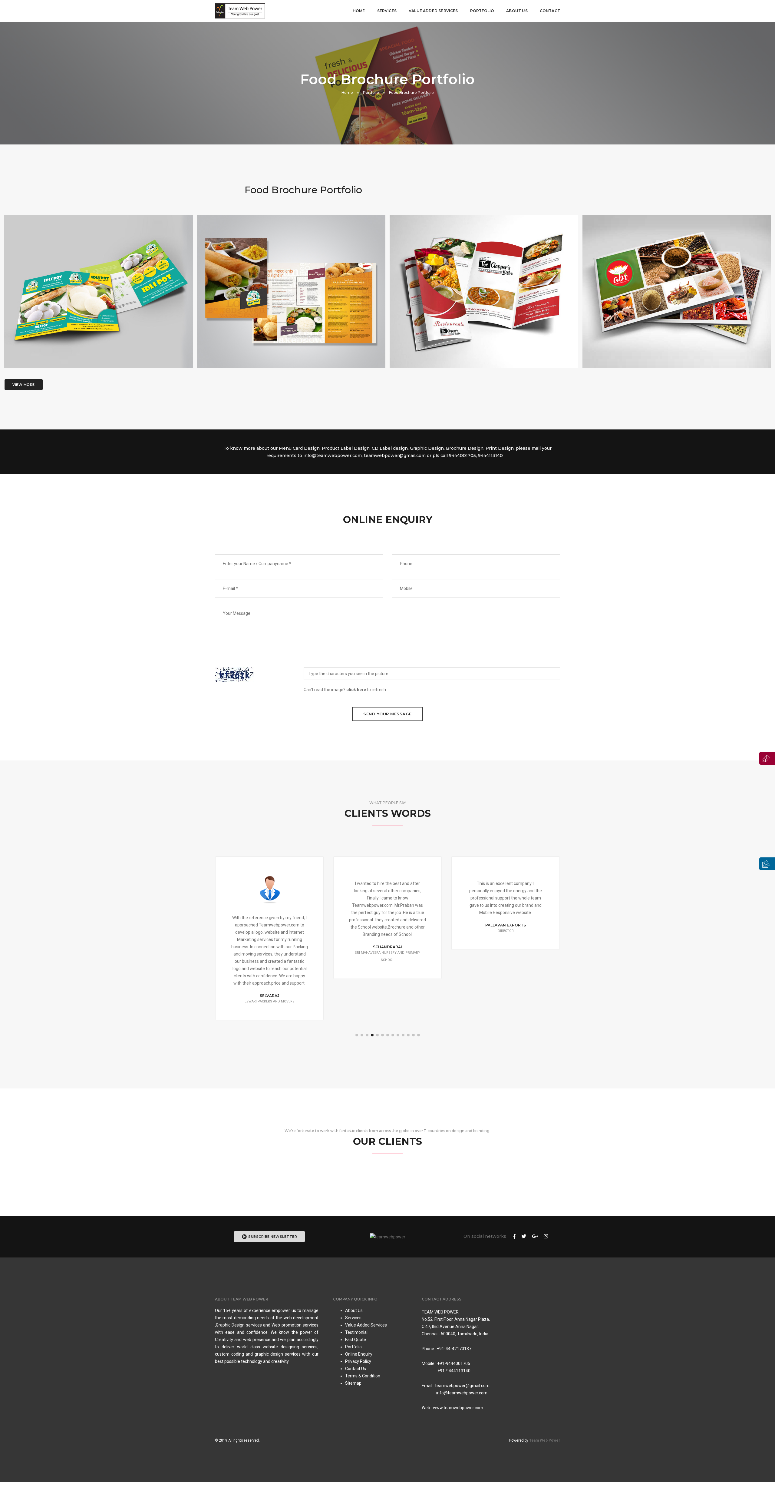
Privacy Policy (358, 1361)
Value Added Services (366, 1325)
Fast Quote (355, 1339)
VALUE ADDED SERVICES (433, 10)
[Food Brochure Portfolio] (98, 299)
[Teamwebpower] (240, 10)
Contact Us (355, 1368)
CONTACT (550, 10)
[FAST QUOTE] (767, 758)
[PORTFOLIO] (767, 863)
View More (23, 385)
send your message (387, 713)
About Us (516, 10)
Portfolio (371, 92)
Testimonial (356, 1332)
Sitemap (353, 1383)
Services (387, 10)
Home (359, 10)
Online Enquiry (358, 1354)
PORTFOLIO (482, 10)
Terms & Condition (362, 1375)
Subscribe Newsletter (272, 1236)
